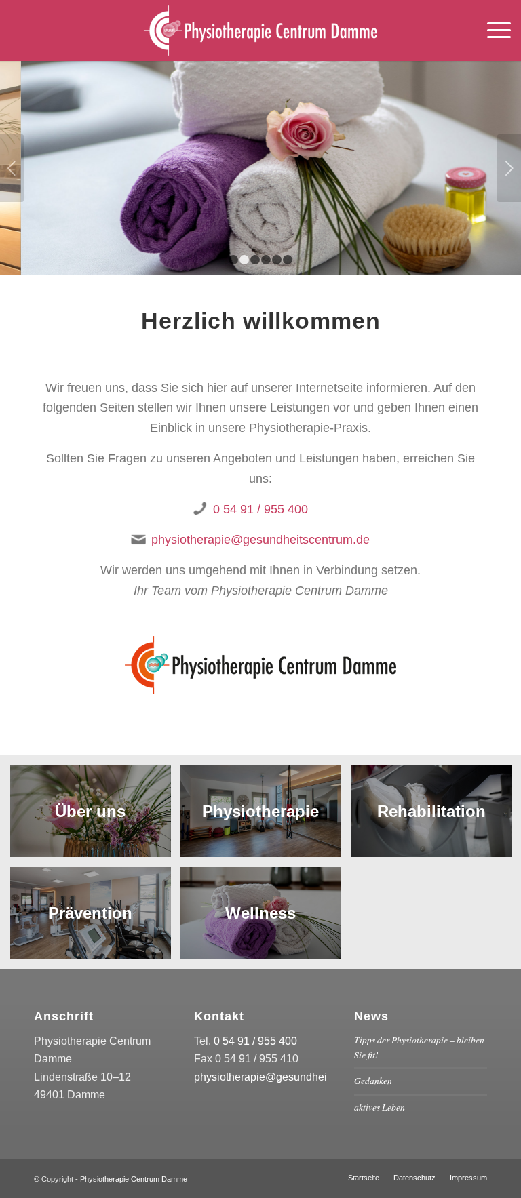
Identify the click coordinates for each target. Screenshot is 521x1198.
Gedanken (373, 1080)
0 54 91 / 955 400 (260, 509)
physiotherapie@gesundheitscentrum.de (260, 539)
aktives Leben (379, 1106)
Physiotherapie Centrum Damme (133, 1179)
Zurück (12, 168)
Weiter (509, 168)
